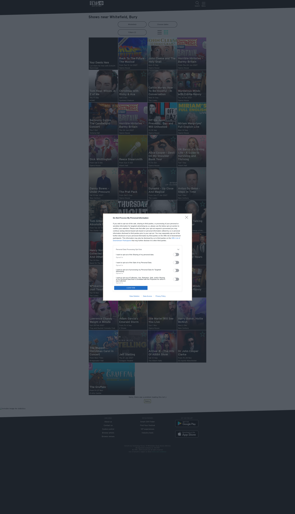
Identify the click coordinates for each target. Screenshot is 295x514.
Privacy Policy (161, 296)
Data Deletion (134, 296)
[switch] (176, 254)
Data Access (147, 296)
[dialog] (147, 257)
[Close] (187, 218)
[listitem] (147, 249)
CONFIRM (131, 288)
